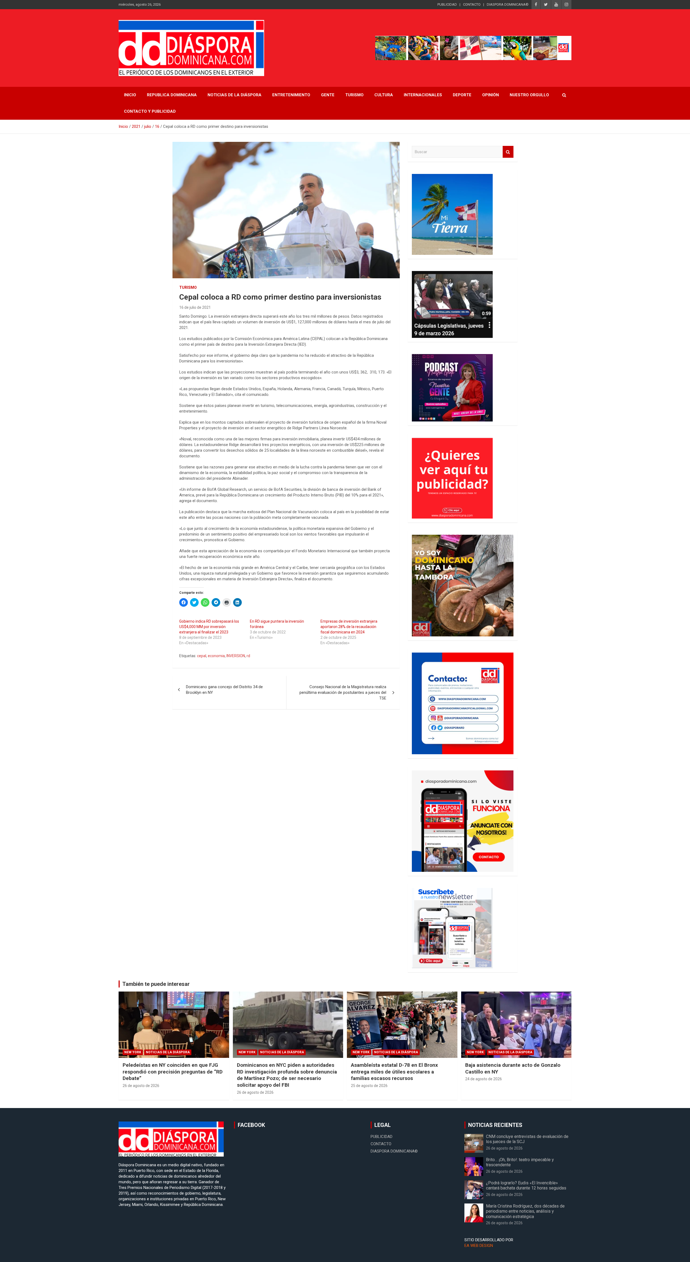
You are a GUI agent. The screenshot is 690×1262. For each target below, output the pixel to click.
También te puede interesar (156, 984)
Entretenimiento (291, 94)
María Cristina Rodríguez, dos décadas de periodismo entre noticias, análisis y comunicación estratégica (525, 1211)
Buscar (508, 152)
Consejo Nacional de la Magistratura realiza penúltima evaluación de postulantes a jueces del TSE (342, 692)
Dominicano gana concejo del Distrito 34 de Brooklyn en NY (224, 689)
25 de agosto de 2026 (369, 1085)
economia (216, 656)
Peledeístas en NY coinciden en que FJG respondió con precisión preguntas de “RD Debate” (173, 1071)
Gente (327, 94)
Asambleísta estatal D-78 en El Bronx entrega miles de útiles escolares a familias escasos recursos (394, 1071)
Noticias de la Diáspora (168, 1052)
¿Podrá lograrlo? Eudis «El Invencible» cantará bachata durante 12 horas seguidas (526, 1185)
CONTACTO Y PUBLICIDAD (150, 111)
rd (248, 656)
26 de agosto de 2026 (141, 1085)
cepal (201, 656)
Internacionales (423, 94)
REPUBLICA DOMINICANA (172, 94)
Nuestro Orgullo (529, 94)
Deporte (462, 94)
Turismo (354, 94)
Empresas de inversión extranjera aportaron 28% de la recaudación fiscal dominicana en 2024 (348, 626)
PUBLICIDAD (447, 4)
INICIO (130, 94)
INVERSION (235, 656)
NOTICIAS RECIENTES (495, 1125)
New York (132, 1052)
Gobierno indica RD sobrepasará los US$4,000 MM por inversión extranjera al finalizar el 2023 (209, 626)
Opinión (490, 94)
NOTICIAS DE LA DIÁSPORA (234, 94)
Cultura (383, 94)
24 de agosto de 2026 (483, 1079)
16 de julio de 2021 (195, 307)
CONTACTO (472, 4)
